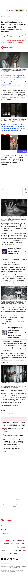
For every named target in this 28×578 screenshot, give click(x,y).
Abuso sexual (16, 413)
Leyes (9, 413)
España (4, 413)
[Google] (2, 559)
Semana (3, 16)
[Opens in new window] (5, 559)
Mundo (8, 16)
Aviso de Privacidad (6, 563)
